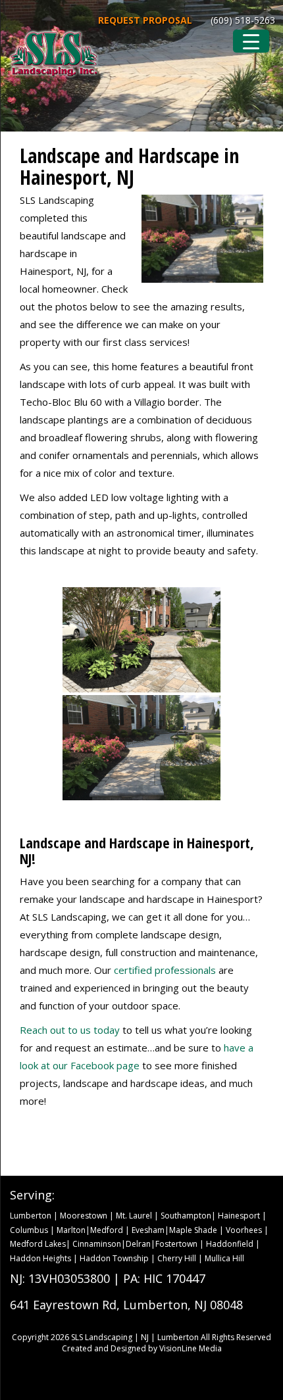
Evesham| (150, 1230)
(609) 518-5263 (243, 20)
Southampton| (188, 1215)
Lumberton (30, 1215)
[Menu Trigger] (251, 41)
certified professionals (165, 970)
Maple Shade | (197, 1230)
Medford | (111, 1230)
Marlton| (73, 1230)
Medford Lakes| (41, 1243)
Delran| (140, 1243)
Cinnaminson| (99, 1243)
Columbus (29, 1230)
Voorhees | (247, 1230)
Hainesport (239, 1215)
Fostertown (176, 1243)
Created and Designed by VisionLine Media (142, 1348)
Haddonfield (229, 1243)
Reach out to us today (70, 1029)
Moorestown (83, 1215)
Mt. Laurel (134, 1215)
